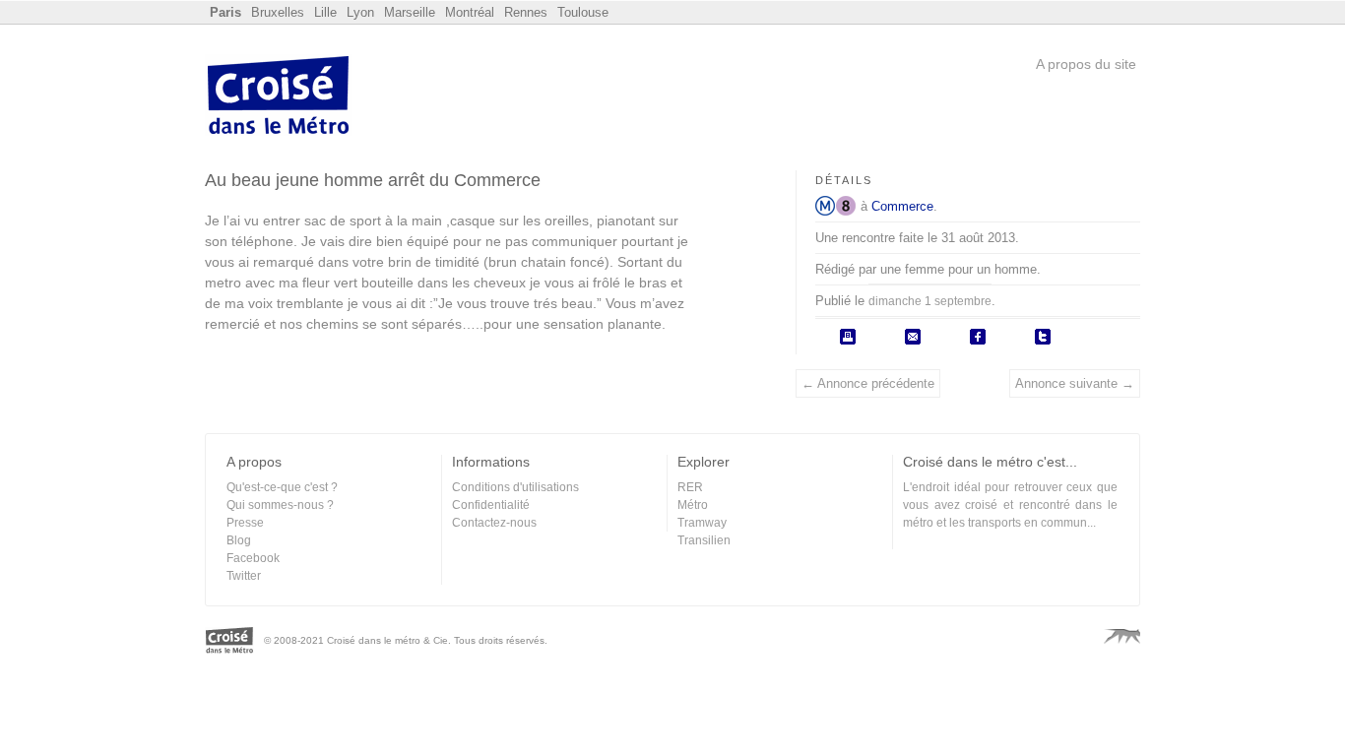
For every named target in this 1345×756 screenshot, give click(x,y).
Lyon (360, 12)
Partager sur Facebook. (978, 337)
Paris (225, 12)
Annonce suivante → (1074, 383)
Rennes (525, 12)
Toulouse (582, 12)
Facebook (253, 558)
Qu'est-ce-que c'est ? (282, 487)
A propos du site (1086, 64)
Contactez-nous (494, 523)
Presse (245, 523)
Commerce (902, 206)
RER (690, 487)
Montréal (469, 12)
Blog (238, 540)
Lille (325, 12)
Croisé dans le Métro (278, 97)
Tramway (702, 523)
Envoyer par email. (913, 337)
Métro (825, 206)
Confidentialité (491, 505)
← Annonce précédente (867, 383)
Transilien (704, 540)
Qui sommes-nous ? (280, 505)
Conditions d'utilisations (515, 487)
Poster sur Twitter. (1043, 337)
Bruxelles (277, 12)
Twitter (243, 576)
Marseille (409, 12)
